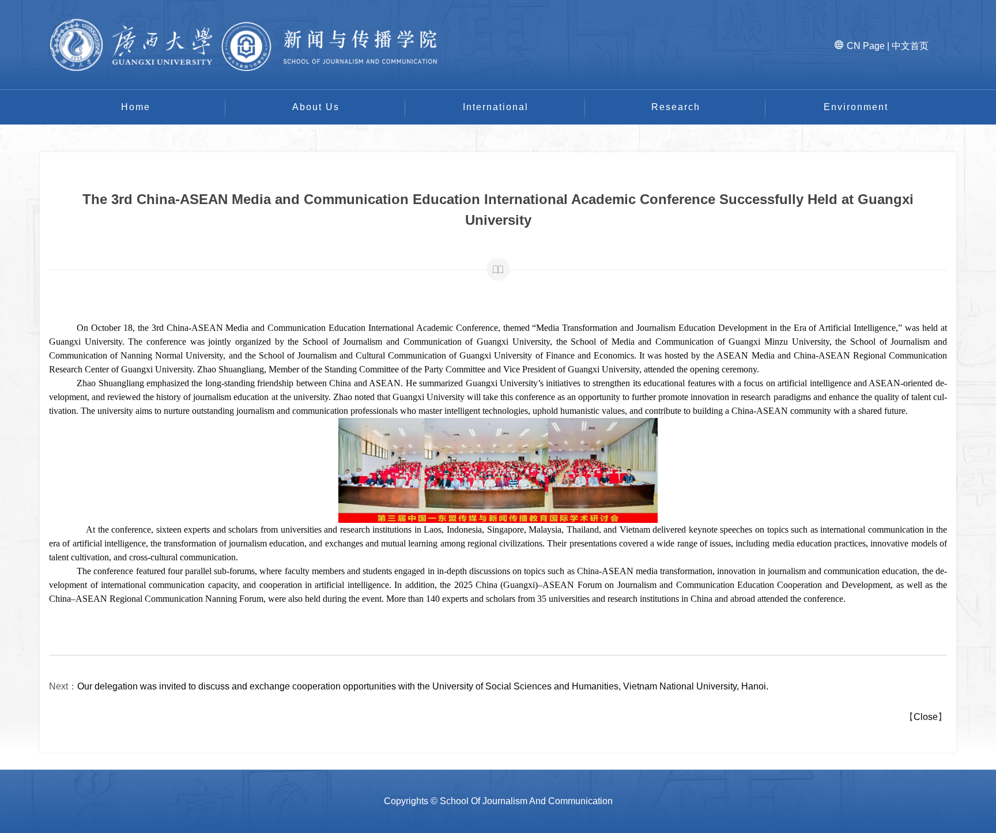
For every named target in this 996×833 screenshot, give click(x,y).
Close (926, 717)
